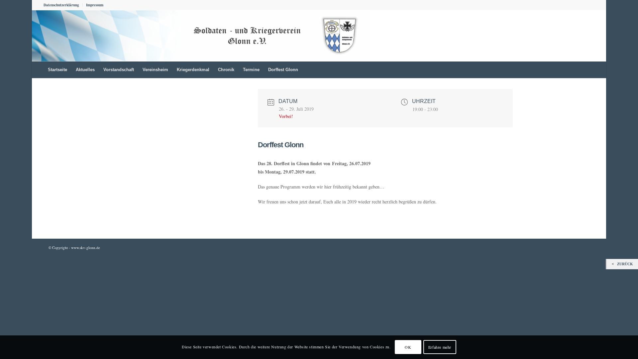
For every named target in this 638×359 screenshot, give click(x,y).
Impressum (94, 5)
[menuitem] (63, 5)
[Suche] (590, 69)
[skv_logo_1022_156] (200, 35)
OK (408, 347)
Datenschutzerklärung (61, 5)
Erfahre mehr (439, 347)
